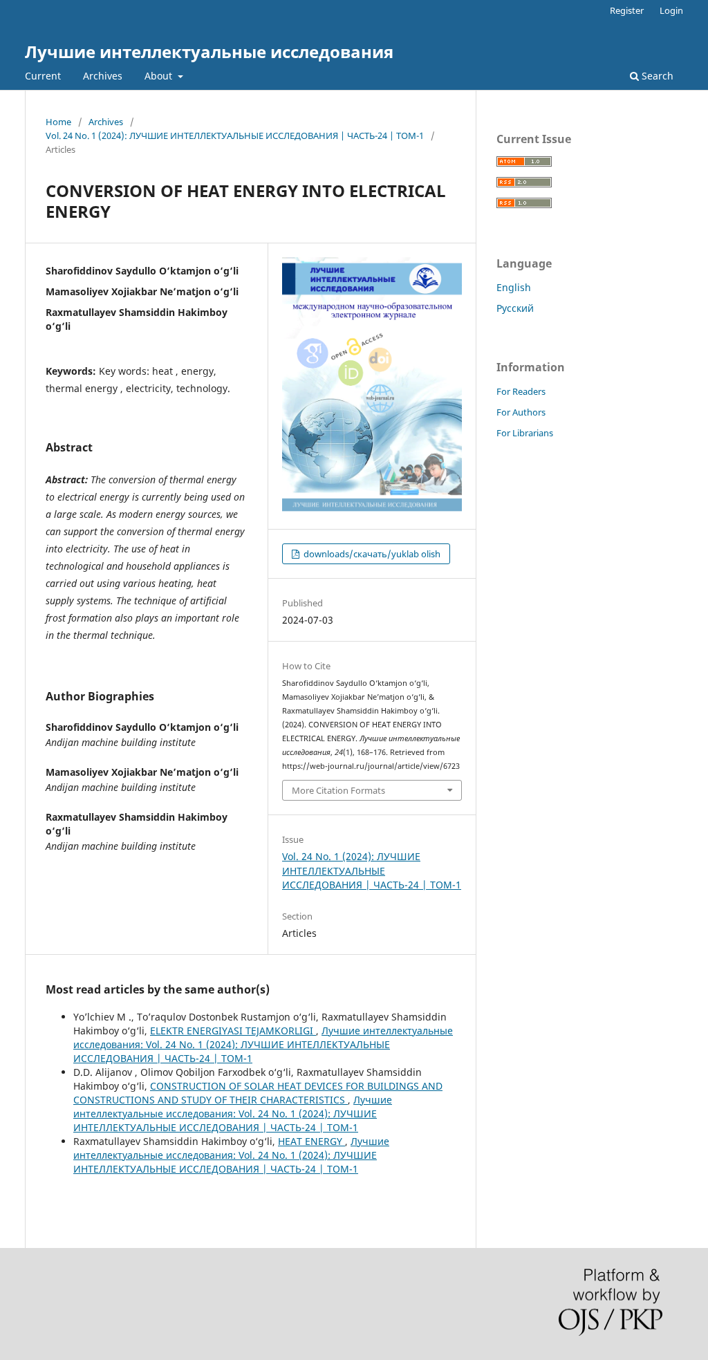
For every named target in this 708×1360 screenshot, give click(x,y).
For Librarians (524, 433)
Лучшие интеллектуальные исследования (209, 51)
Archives (102, 75)
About (160, 75)
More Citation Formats (338, 790)
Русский (515, 308)
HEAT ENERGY (311, 1141)
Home (58, 121)
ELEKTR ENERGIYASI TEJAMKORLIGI (233, 1030)
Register (627, 10)
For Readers (521, 391)
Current (43, 75)
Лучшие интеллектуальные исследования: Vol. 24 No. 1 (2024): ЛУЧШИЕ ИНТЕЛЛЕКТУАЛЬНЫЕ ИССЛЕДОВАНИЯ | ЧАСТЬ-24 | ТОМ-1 (263, 1044)
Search (656, 75)
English (513, 287)
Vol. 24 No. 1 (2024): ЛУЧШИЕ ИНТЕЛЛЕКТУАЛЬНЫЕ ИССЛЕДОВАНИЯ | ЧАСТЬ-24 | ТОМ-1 (235, 135)
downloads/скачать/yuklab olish (370, 554)
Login (671, 10)
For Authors (521, 412)
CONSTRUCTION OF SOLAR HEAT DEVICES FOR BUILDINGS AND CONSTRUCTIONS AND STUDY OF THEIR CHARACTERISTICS (257, 1092)
